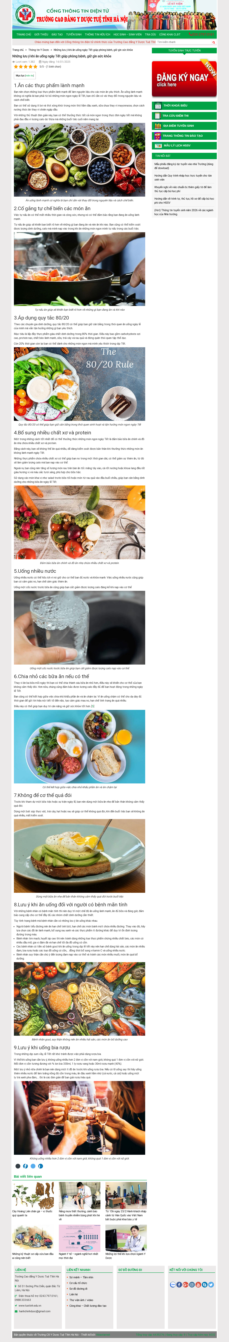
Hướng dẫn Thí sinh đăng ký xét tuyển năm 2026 (182, 217)
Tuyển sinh (73, 34)
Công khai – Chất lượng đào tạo (87, 1305)
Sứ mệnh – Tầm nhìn (81, 1277)
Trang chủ (23, 34)
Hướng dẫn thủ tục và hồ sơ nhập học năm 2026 (182, 198)
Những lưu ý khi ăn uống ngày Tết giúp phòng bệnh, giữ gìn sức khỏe (93, 49)
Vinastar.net (103, 1334)
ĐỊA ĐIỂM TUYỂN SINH (178, 125)
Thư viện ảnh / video (81, 1300)
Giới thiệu (41, 34)
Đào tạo (57, 34)
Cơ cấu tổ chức (78, 1283)
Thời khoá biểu (175, 105)
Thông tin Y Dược (38, 49)
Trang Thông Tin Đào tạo (183, 135)
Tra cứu (150, 34)
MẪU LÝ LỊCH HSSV (177, 145)
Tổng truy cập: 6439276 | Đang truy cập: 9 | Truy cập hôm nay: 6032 (175, 1334)
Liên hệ (73, 1294)
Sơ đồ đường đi (78, 1288)
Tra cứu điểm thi (176, 115)
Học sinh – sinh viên (127, 34)
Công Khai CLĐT (170, 34)
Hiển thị (29, 75)
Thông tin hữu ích (97, 34)
